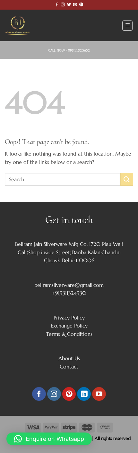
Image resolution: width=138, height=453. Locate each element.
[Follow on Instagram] (63, 5)
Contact (69, 366)
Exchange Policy (69, 325)
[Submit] (126, 179)
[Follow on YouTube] (99, 394)
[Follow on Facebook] (57, 5)
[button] (49, 439)
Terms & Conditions (69, 334)
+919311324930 (69, 293)
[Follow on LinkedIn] (84, 394)
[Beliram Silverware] (21, 25)
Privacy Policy (69, 317)
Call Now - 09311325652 (69, 50)
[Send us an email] (75, 5)
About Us (69, 358)
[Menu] (127, 25)
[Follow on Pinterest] (81, 5)
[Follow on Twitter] (69, 5)
